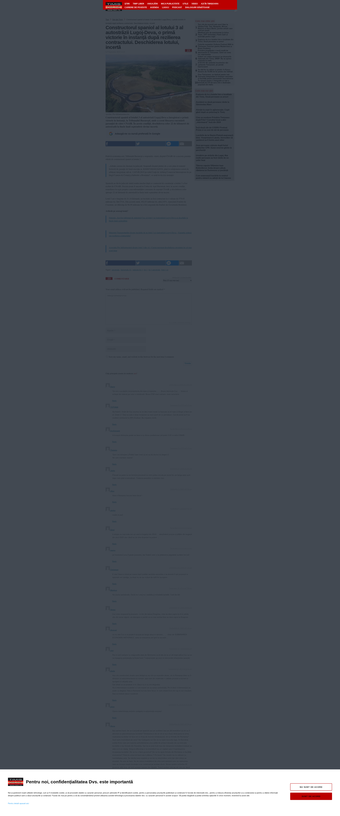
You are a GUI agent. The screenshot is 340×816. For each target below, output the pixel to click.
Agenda (154, 7)
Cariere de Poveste (136, 7)
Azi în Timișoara (209, 4)
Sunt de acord (311, 796)
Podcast (177, 7)
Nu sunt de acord (311, 787)
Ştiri (127, 4)
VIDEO (195, 4)
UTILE (185, 4)
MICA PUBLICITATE (170, 4)
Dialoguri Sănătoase (197, 7)
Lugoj (165, 7)
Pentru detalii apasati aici (18, 803)
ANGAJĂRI (152, 4)
